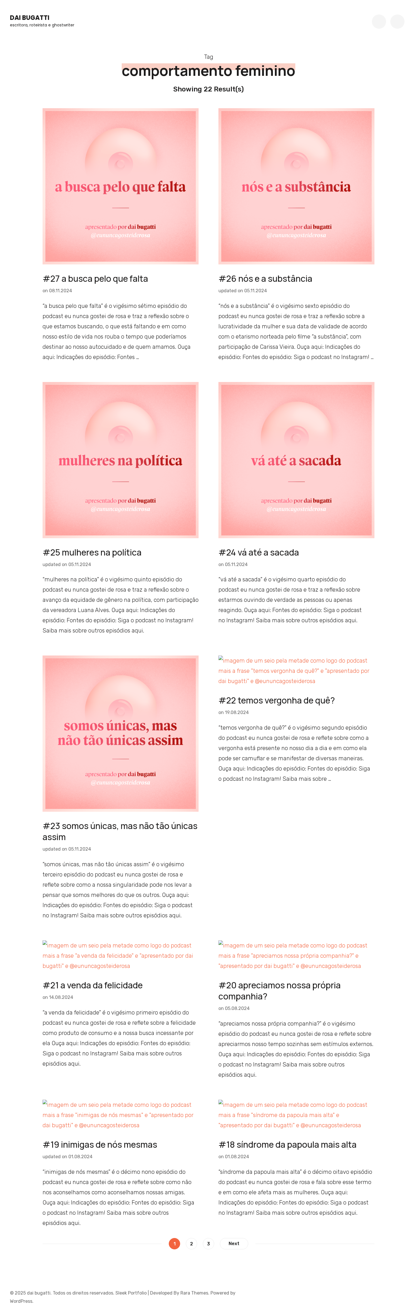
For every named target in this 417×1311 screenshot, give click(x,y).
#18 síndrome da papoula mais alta (287, 1144)
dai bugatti (29, 17)
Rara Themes (194, 1293)
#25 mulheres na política (92, 552)
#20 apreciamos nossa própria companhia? (279, 990)
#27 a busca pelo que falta (95, 278)
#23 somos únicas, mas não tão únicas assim (120, 831)
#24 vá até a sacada (258, 552)
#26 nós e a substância (265, 278)
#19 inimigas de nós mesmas (100, 1144)
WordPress (21, 1301)
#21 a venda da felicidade (93, 985)
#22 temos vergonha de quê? (276, 700)
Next (234, 1243)
